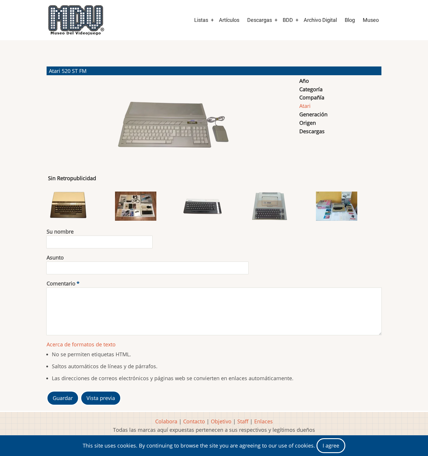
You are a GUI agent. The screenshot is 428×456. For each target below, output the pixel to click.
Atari (305, 105)
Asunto (55, 257)
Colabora (166, 421)
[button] (172, 122)
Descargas (259, 20)
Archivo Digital (320, 20)
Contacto (194, 421)
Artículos (229, 20)
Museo (371, 20)
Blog (350, 20)
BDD (288, 20)
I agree (331, 445)
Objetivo (221, 421)
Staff (242, 421)
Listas (201, 20)
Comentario (61, 283)
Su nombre (60, 231)
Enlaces (263, 421)
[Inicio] (76, 20)
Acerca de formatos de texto (81, 344)
